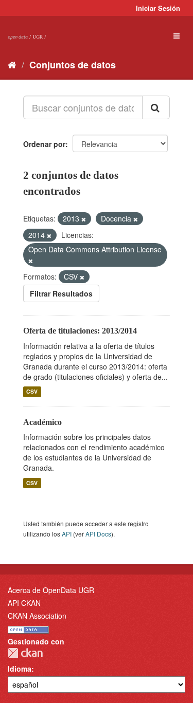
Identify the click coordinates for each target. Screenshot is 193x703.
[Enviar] (156, 107)
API (67, 533)
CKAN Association (37, 615)
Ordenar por (44, 144)
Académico (42, 422)
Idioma (19, 668)
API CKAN (24, 603)
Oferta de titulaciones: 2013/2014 (80, 330)
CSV (32, 392)
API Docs (98, 533)
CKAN (25, 652)
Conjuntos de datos (72, 64)
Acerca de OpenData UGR (51, 590)
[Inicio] (12, 64)
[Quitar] (83, 219)
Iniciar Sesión (158, 8)
